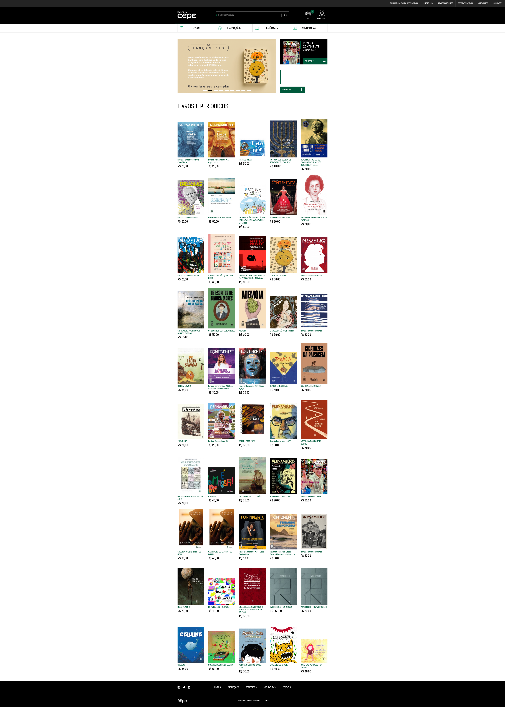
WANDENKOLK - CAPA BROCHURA (314, 607)
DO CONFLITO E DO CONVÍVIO (250, 497)
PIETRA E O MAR (245, 160)
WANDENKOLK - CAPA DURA (281, 607)
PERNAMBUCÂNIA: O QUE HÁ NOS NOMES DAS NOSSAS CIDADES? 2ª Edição (252, 220)
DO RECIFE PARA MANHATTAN (219, 218)
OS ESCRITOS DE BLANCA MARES (221, 331)
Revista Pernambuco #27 (218, 442)
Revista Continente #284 (280, 218)
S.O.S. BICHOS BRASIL (279, 665)
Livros (196, 28)
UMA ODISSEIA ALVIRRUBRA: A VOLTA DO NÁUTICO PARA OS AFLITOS (251, 610)
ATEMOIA (242, 331)
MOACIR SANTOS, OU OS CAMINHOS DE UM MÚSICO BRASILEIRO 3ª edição (311, 162)
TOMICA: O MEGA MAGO (279, 386)
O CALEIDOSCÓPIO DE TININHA (282, 331)
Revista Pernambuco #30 (188, 276)
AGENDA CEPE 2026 (247, 442)
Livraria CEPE (497, 3)
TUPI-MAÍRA (182, 442)
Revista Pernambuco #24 (311, 552)
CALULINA (181, 665)
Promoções (234, 28)
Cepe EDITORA (428, 3)
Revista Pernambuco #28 (311, 331)
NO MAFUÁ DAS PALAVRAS (218, 607)
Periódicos (271, 28)
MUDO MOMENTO (184, 607)
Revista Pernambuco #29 (311, 276)
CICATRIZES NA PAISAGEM (311, 386)
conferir (309, 62)
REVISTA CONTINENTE (445, 3)
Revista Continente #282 (311, 497)
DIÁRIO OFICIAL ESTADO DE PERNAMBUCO (404, 3)
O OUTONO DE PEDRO (278, 276)
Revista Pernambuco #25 (280, 497)
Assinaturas (309, 28)
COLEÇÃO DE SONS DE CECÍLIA (220, 665)
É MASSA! (212, 497)
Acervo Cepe (483, 3)
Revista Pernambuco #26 (280, 442)
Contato (286, 688)
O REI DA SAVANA (184, 386)
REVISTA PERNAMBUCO (465, 3)
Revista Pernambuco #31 (188, 218)
